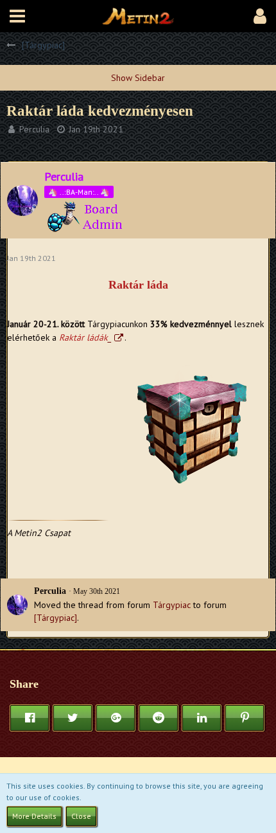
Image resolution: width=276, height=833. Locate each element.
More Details (34, 816)
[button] (17, 16)
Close (81, 816)
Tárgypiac (172, 605)
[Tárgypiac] (55, 617)
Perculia (34, 129)
